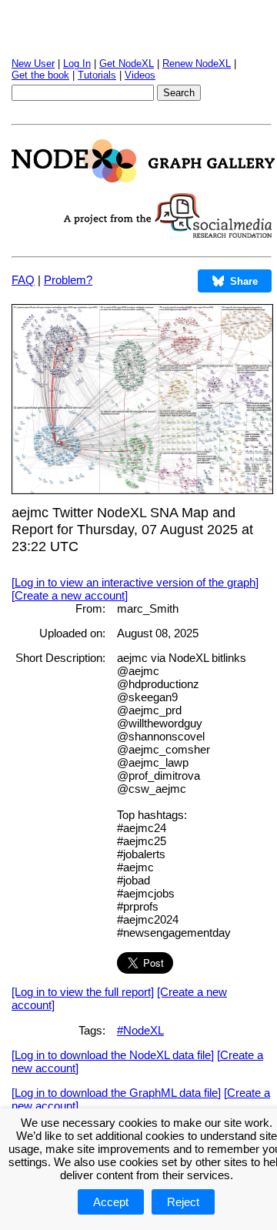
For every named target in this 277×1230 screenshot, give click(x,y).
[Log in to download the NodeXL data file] (113, 1054)
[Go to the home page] (143, 178)
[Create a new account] (70, 595)
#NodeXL (140, 1030)
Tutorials (97, 75)
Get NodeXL (126, 63)
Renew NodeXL (196, 63)
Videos (140, 75)
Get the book (40, 75)
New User (33, 63)
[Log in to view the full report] (83, 991)
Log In (77, 63)
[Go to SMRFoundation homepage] (168, 233)
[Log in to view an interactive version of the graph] (135, 582)
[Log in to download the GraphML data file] (116, 1092)
